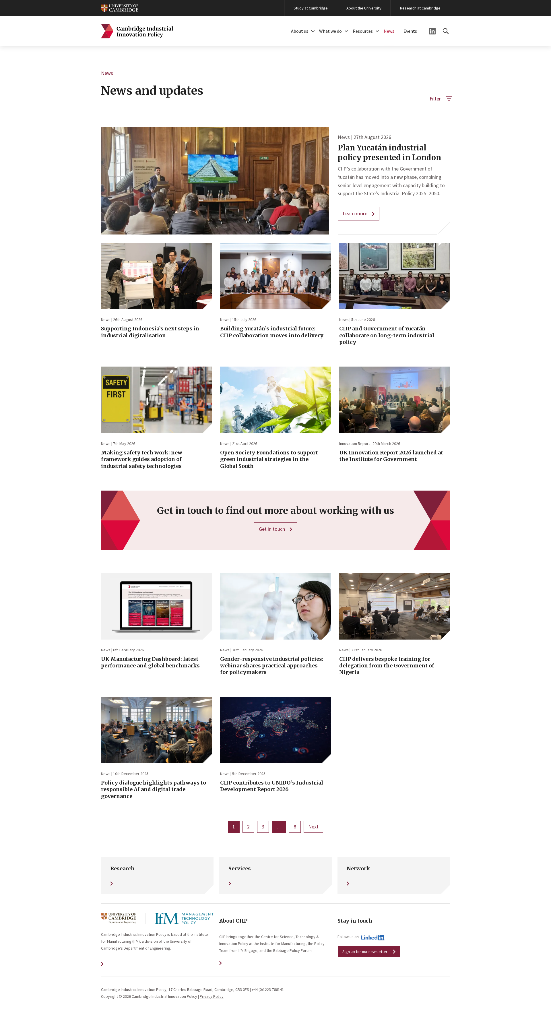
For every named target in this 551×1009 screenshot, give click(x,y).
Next (313, 826)
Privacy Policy (212, 996)
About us (299, 31)
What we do (330, 31)
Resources (363, 31)
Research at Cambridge (420, 8)
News (389, 31)
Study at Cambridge (311, 8)
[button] (313, 31)
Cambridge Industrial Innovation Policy (137, 31)
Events (410, 31)
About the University (363, 8)
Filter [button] (435, 98)
